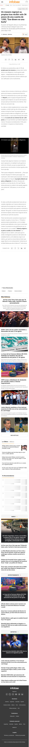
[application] (14, 146)
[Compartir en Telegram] (18, 59)
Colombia (17, 701)
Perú (17, 705)
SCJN (7, 5)
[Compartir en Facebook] (9, 59)
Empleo (17, 716)
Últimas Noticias (12, 708)
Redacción (12, 716)
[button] (2, 2)
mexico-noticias (18, 291)
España (22, 701)
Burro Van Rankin (13, 5)
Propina (10, 291)
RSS (18, 708)
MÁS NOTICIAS (14, 435)
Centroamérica (22, 705)
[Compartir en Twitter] (12, 59)
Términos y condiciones (9, 735)
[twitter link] (10, 694)
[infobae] (14, 2)
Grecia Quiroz (21, 5)
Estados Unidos (7, 705)
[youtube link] (16, 694)
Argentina (12, 701)
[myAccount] (27, 2)
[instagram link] (13, 694)
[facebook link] (7, 694)
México (3, 8)
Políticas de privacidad (20, 735)
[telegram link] (19, 694)
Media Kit (14, 727)
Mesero (3, 291)
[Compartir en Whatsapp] (6, 59)
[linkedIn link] (22, 694)
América (7, 701)
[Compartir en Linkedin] (15, 59)
